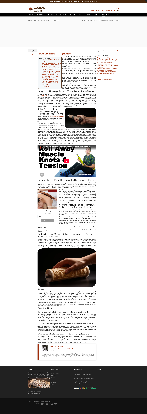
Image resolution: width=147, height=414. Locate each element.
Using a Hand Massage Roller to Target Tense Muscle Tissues (51, 63)
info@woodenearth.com (35, 393)
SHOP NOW (94, 1)
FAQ (52, 380)
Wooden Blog (91, 20)
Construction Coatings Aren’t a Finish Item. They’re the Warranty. (108, 61)
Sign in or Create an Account (97, 10)
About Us (53, 375)
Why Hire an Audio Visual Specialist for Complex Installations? (107, 69)
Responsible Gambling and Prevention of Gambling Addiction (107, 58)
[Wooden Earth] (36, 9)
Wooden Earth (38, 401)
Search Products (55, 373)
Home (83, 20)
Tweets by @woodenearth (104, 79)
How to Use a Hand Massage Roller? (54, 53)
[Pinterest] (116, 8)
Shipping (53, 377)
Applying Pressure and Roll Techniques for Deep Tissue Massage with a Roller (50, 76)
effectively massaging (57, 116)
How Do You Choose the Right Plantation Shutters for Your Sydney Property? (107, 65)
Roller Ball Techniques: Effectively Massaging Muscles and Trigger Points (51, 68)
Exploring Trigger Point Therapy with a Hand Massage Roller (51, 72)
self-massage (54, 102)
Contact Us (53, 382)
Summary (45, 84)
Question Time (46, 86)
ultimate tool (43, 95)
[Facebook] (115, 8)
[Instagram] (118, 8)
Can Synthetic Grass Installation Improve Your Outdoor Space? (106, 72)
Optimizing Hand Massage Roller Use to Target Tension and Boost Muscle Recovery (50, 81)
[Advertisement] (100, 33)
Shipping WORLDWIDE (36, 391)
